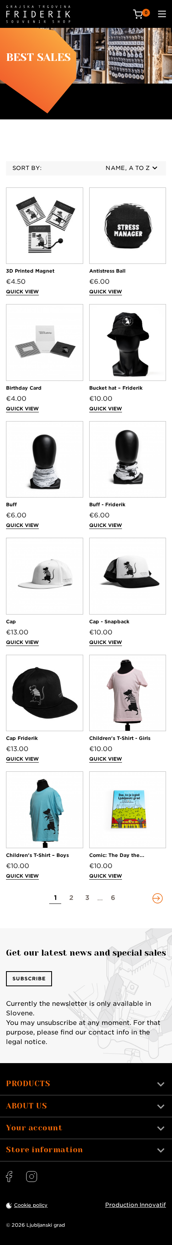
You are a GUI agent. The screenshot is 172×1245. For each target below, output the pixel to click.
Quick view (22, 292)
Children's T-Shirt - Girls (119, 738)
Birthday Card (24, 388)
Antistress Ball (107, 271)
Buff (11, 504)
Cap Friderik (22, 738)
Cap (11, 621)
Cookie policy (31, 1205)
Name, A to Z (128, 168)
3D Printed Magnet (30, 271)
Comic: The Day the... (116, 855)
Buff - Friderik (107, 504)
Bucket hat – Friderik (115, 388)
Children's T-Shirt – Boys (37, 855)
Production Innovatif (135, 1205)
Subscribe (29, 979)
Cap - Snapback (109, 621)
